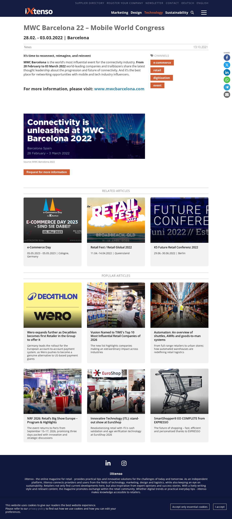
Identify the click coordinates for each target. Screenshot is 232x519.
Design (136, 12)
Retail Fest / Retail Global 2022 (111, 247)
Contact (172, 3)
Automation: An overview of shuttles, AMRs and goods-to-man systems (177, 336)
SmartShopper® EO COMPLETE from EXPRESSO (179, 420)
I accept (220, 507)
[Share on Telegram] (227, 87)
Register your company (125, 3)
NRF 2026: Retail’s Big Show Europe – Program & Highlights (52, 420)
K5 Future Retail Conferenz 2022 (176, 247)
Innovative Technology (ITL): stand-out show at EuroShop (115, 420)
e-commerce (162, 63)
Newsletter (154, 3)
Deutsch (187, 3)
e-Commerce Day (39, 247)
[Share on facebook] (227, 57)
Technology (153, 12)
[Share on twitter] (227, 65)
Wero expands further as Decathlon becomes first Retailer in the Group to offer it (51, 336)
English (202, 3)
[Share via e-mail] (227, 94)
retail (157, 70)
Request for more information (46, 172)
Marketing (119, 12)
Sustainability (176, 12)
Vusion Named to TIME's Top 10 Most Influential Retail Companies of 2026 (115, 336)
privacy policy (37, 508)
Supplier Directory (89, 3)
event (157, 85)
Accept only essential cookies (190, 507)
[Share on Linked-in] (227, 72)
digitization (161, 78)
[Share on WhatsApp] (227, 80)
